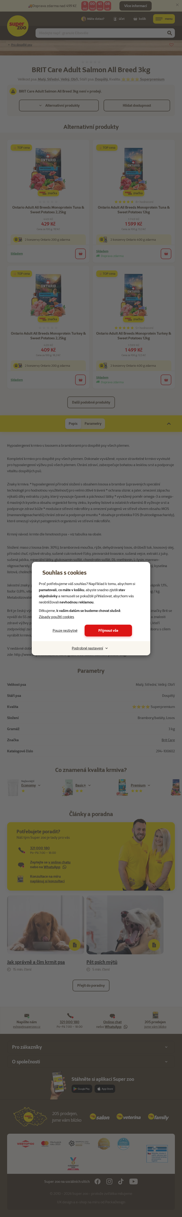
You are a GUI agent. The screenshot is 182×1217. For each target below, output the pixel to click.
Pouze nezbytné (65, 630)
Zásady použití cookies (56, 617)
